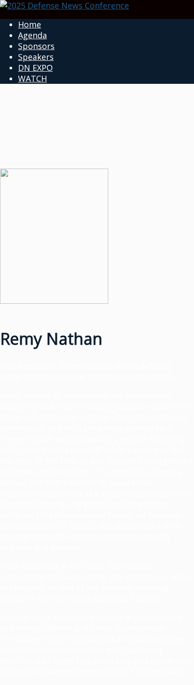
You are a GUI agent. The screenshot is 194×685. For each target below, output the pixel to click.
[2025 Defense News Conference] (64, 5)
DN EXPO (35, 67)
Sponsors (36, 46)
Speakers (36, 56)
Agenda (32, 35)
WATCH (32, 78)
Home (29, 24)
